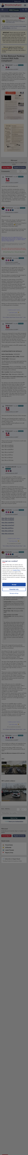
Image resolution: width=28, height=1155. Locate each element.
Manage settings (14, 593)
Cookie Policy (16, 570)
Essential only (14, 589)
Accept (14, 585)
